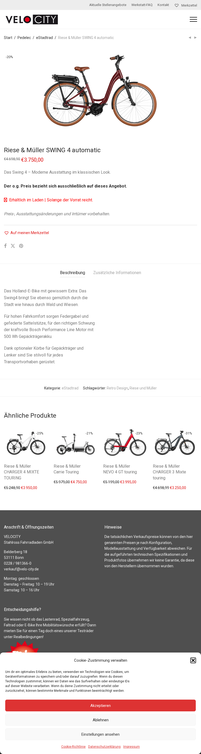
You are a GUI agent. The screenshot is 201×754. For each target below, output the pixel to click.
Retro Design (117, 388)
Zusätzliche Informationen (117, 272)
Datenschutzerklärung (104, 747)
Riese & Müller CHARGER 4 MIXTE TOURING (21, 472)
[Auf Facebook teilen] (5, 246)
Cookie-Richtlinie (73, 747)
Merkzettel (189, 5)
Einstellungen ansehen (100, 734)
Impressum (131, 747)
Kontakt (163, 5)
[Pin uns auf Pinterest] (21, 246)
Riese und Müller (143, 388)
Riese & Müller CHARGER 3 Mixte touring (169, 472)
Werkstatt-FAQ (142, 5)
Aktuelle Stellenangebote (107, 5)
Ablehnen (101, 720)
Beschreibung (72, 272)
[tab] (72, 273)
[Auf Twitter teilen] (12, 246)
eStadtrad (44, 38)
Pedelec (24, 38)
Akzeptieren (100, 705)
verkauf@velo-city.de (21, 569)
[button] (193, 660)
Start (8, 38)
